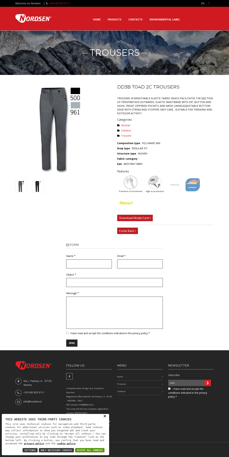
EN (202, 3)
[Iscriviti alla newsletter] (208, 383)
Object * (71, 274)
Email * (121, 256)
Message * (72, 293)
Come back (126, 231)
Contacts (135, 19)
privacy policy (34, 443)
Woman (125, 125)
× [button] (104, 416)
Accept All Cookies (90, 450)
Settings (30, 450)
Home (97, 19)
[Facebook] (69, 376)
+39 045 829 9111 (59, 3)
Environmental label (165, 19)
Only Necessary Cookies (56, 450)
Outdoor (126, 130)
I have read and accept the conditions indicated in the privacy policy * (110, 333)
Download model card (134, 218)
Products (114, 19)
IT (209, 3)
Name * (70, 256)
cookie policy (66, 443)
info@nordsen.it (32, 401)
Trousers (126, 135)
